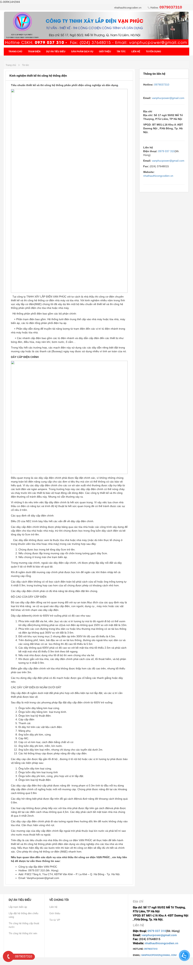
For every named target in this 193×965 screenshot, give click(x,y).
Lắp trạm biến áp (18, 907)
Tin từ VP (54, 920)
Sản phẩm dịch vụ (82, 51)
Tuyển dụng (153, 51)
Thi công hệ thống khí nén (23, 933)
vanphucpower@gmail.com (168, 97)
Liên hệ (135, 51)
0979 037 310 (166, 151)
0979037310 (161, 84)
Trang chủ (15, 51)
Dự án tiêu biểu (55, 51)
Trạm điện (34, 51)
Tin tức (121, 51)
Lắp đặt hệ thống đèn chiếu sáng (23, 915)
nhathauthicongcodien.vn (127, 7)
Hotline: (166, 7)
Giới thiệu (105, 51)
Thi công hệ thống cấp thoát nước (24, 925)
